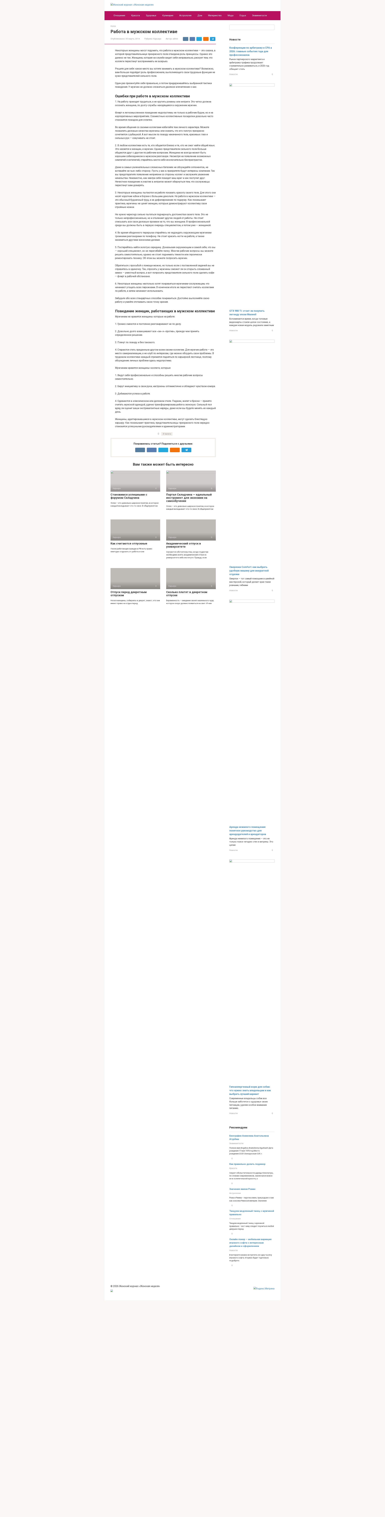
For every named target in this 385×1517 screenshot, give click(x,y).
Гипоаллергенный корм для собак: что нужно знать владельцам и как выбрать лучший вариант (250, 1090)
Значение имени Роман (242, 1189)
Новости (233, 74)
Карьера (157, 38)
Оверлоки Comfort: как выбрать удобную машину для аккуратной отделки (249, 571)
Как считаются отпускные (129, 543)
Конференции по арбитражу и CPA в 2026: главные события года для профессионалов (250, 51)
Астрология (185, 15)
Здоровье (151, 15)
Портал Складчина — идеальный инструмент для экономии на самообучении (189, 498)
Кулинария (167, 15)
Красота (135, 15)
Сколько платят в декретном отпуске (186, 593)
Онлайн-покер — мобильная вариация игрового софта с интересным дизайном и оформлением (250, 1242)
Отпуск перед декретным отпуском (129, 593)
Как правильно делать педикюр (247, 1164)
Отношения (119, 15)
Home (113, 26)
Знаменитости (259, 15)
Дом (199, 15)
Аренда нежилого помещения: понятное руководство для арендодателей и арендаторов (247, 831)
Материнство (215, 15)
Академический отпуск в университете (183, 545)
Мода (230, 15)
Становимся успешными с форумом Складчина (129, 496)
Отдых (242, 15)
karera (168, 434)
